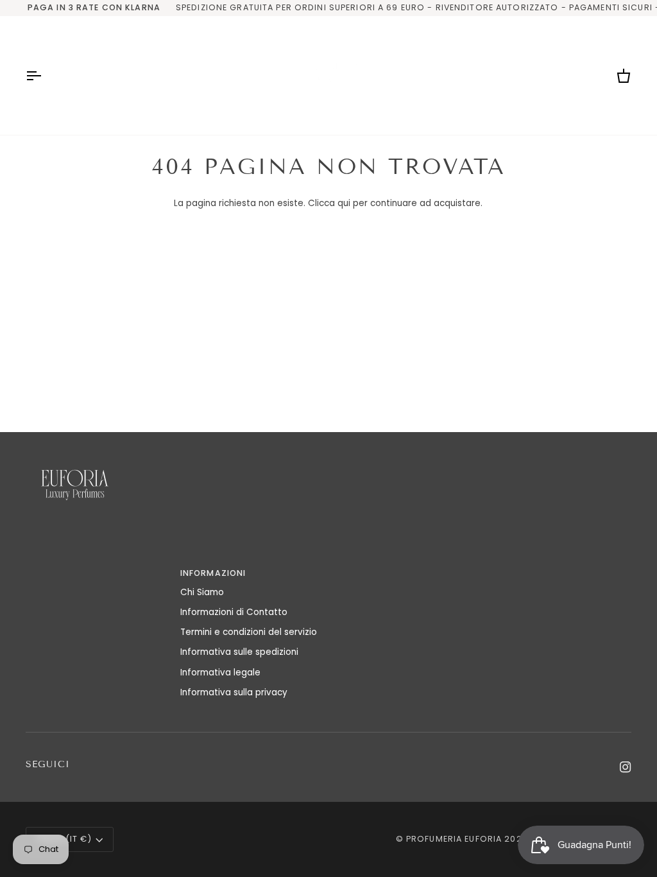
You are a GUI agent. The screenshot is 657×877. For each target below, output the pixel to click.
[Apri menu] (45, 75)
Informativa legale (220, 672)
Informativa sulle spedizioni (239, 652)
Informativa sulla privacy (233, 692)
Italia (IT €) (64, 838)
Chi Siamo (202, 592)
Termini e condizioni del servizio (248, 632)
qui (343, 203)
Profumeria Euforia (454, 838)
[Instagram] (625, 767)
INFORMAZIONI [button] (213, 573)
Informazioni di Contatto (233, 612)
